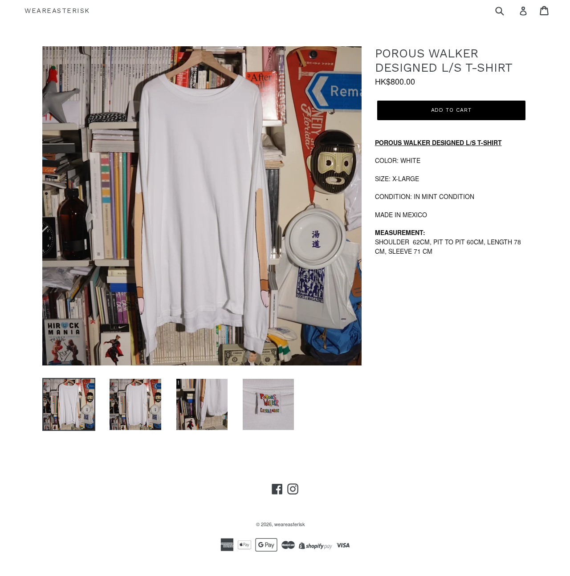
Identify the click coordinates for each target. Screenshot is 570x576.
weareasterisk (57, 11)
